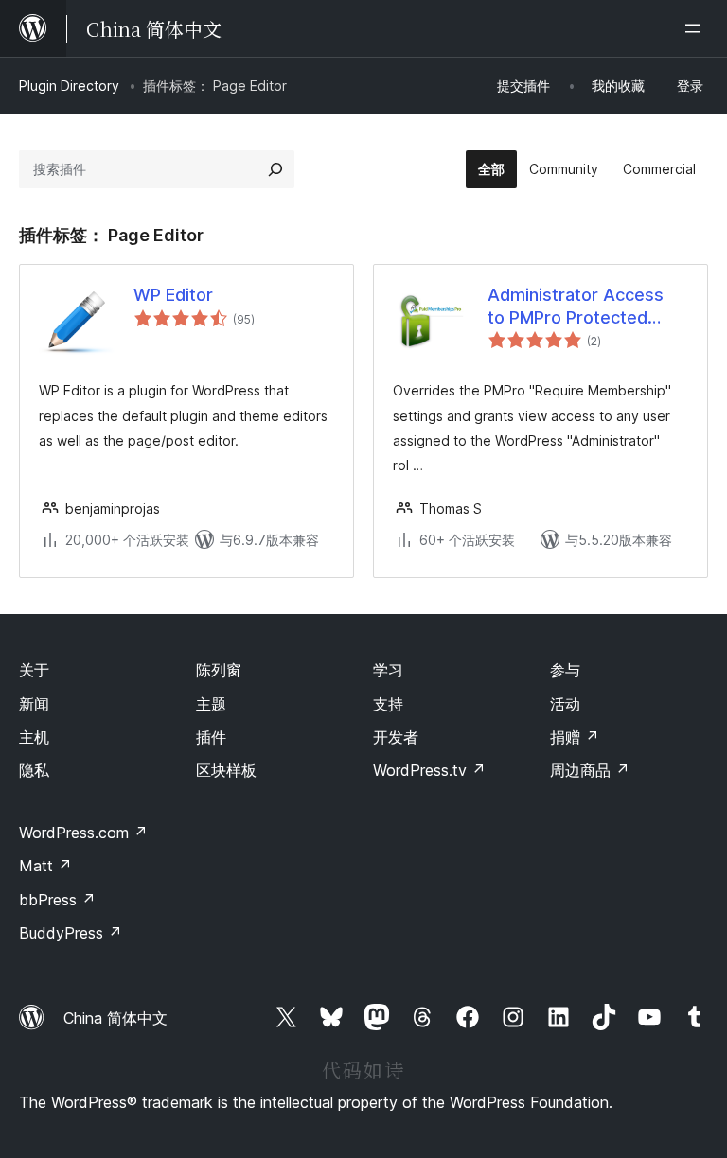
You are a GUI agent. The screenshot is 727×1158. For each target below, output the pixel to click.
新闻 (34, 703)
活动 (565, 703)
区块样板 (226, 770)
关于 (34, 669)
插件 (211, 737)
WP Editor (173, 295)
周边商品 (589, 770)
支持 (388, 703)
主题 (211, 703)
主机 (34, 737)
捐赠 (574, 737)
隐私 (34, 770)
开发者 (395, 737)
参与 (565, 669)
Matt (45, 865)
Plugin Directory (69, 86)
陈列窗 (218, 669)
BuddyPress (70, 932)
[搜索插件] (275, 169)
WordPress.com (83, 832)
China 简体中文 (115, 1018)
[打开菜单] (696, 28)
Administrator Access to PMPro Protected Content (576, 306)
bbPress (57, 899)
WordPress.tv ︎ (429, 770)
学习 (388, 669)
